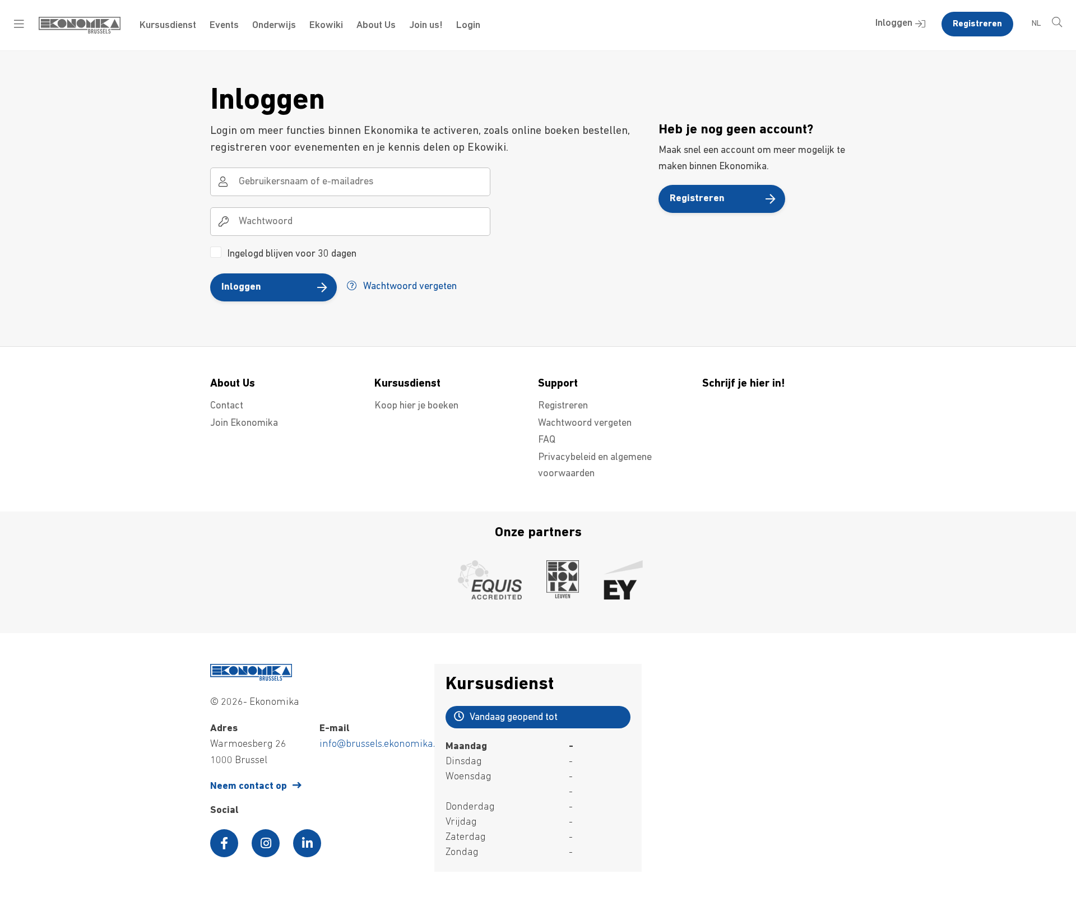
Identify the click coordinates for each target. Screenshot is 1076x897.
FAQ (546, 440)
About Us (376, 26)
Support (558, 383)
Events (224, 26)
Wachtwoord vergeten (409, 287)
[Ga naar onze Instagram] (266, 843)
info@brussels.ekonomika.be (382, 745)
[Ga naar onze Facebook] (224, 843)
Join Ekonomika (244, 424)
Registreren (977, 24)
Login (468, 26)
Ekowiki (326, 26)
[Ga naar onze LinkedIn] (307, 843)
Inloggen (893, 23)
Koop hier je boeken (416, 406)
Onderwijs (274, 26)
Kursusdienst (168, 26)
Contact (226, 406)
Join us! (426, 26)
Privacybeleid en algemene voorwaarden (595, 466)
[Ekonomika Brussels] (79, 31)
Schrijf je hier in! (743, 383)
